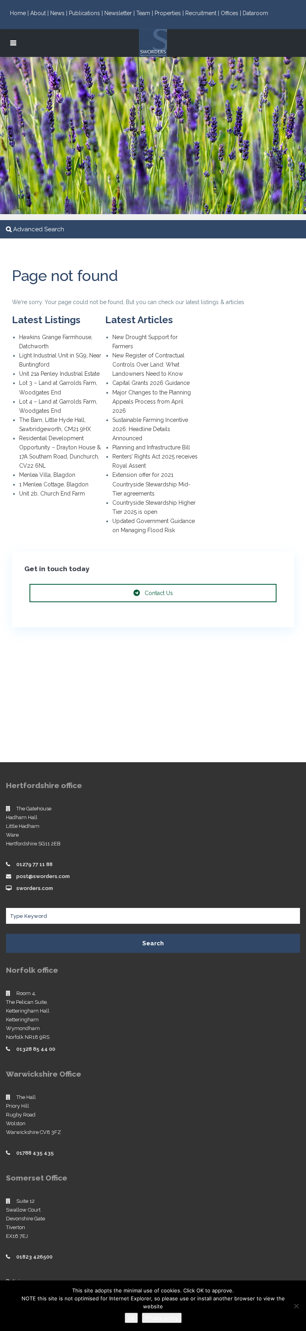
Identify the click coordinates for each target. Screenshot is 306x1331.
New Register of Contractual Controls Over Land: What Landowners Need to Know (148, 364)
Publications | (86, 13)
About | (40, 13)
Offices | (232, 13)
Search (153, 943)
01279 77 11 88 (34, 864)
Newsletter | (120, 13)
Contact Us (158, 593)
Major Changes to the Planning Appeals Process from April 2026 (151, 401)
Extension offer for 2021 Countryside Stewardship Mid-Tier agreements (151, 484)
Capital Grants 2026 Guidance (151, 383)
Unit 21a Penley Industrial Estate (59, 374)
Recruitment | (203, 13)
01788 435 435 (35, 1153)
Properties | (170, 13)
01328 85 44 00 (35, 1049)
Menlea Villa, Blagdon (47, 475)
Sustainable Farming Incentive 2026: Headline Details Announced (150, 429)
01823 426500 (34, 1257)
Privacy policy (161, 1318)
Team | (145, 13)
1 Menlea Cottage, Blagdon (53, 484)
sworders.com (34, 888)
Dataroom (255, 13)
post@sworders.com (43, 876)
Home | (20, 13)
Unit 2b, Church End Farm (52, 493)
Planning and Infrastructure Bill (151, 447)
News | (59, 13)
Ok (131, 1318)
